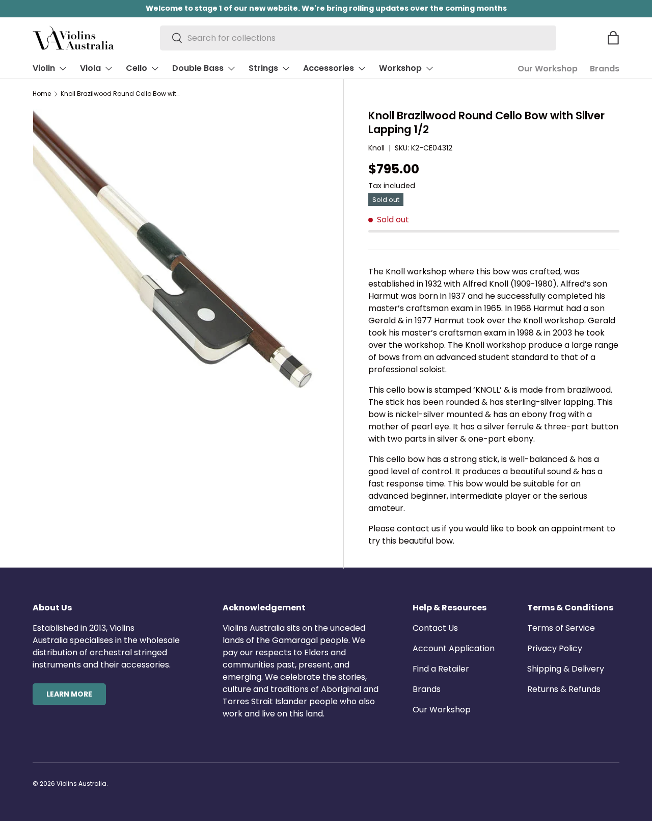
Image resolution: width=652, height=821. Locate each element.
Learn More (69, 694)
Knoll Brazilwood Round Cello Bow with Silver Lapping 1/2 (122, 94)
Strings (263, 68)
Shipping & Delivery (565, 669)
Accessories (328, 68)
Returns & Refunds (564, 689)
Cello (136, 68)
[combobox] (358, 37)
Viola (90, 68)
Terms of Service (561, 628)
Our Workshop (548, 68)
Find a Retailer (441, 669)
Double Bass (198, 68)
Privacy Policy (554, 648)
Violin (44, 68)
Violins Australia (81, 783)
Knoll (376, 148)
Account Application (454, 648)
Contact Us (435, 628)
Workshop (400, 68)
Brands (604, 68)
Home (42, 94)
